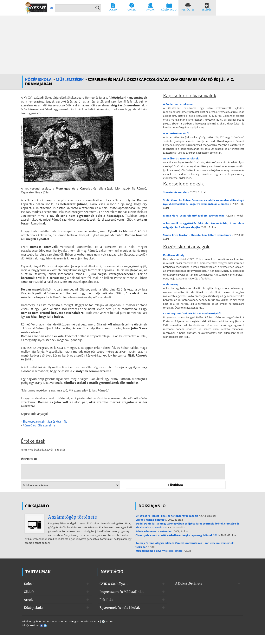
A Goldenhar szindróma (178, 104)
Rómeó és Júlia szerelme (39, 425)
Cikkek (131, 9)
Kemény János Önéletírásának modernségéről (192, 313)
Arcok (150, 9)
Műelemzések (70, 79)
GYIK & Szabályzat (114, 584)
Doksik (112, 9)
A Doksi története (188, 583)
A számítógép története (72, 517)
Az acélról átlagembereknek (181, 158)
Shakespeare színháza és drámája (45, 421)
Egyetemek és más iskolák (120, 608)
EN (51, 7)
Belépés (206, 9)
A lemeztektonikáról (176, 133)
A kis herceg (170, 284)
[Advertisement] (132, 44)
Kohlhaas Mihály (173, 255)
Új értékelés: (29, 458)
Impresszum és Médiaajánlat (122, 592)
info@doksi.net (30, 625)
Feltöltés (187, 9)
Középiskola (169, 9)
